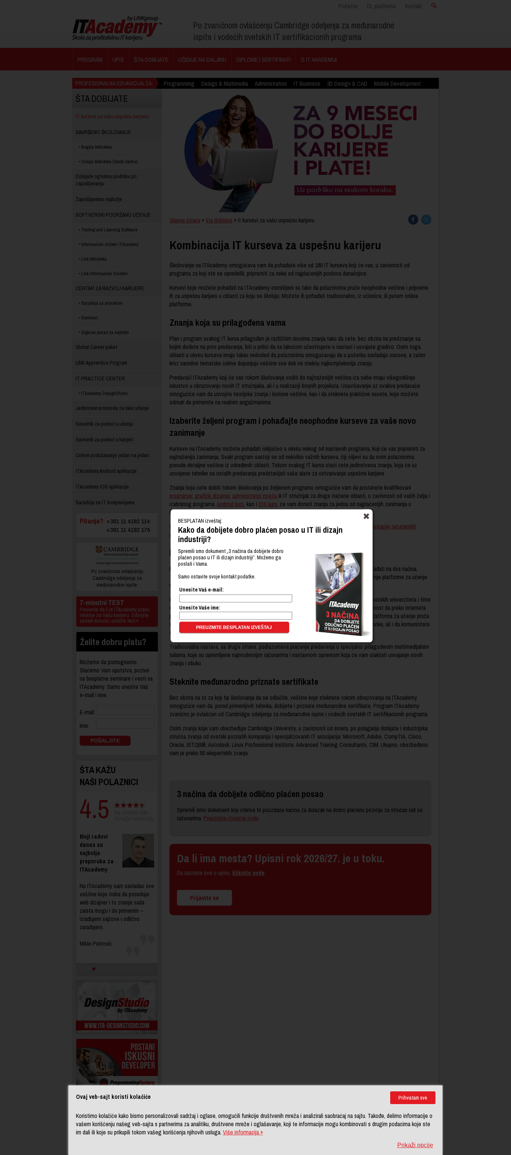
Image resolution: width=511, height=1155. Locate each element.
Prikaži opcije (415, 1145)
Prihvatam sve (412, 1097)
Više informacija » (243, 1132)
